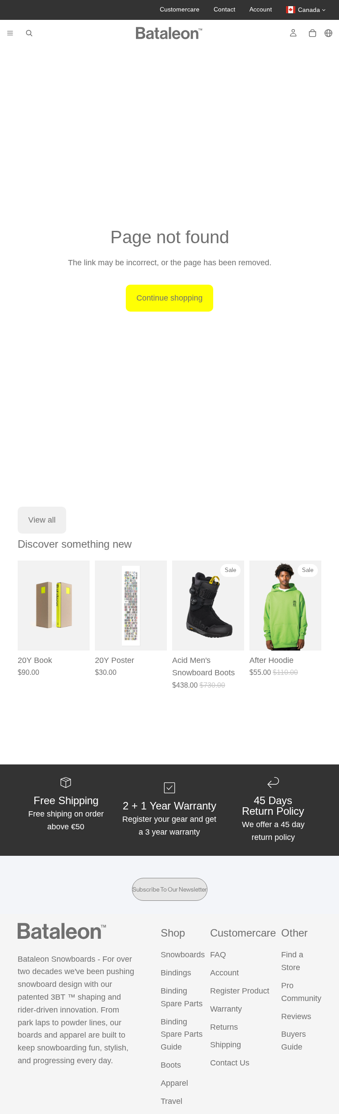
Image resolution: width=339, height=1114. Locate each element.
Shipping (225, 1045)
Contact (224, 9)
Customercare (180, 9)
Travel (171, 1101)
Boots (171, 1065)
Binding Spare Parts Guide (182, 1034)
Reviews (296, 1016)
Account (260, 9)
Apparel (174, 1083)
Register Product (239, 990)
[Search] (29, 33)
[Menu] (10, 33)
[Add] (76, 637)
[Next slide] (80, 605)
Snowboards (183, 955)
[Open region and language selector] (328, 33)
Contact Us (229, 1063)
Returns (224, 1027)
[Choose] (230, 637)
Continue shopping (169, 298)
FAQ (218, 955)
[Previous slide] (27, 605)
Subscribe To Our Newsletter (169, 889)
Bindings (176, 973)
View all (42, 520)
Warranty (226, 1009)
